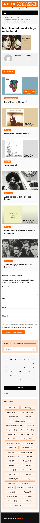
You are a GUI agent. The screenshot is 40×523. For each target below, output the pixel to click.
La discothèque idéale (11, 98)
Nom (4, 298)
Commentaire (7, 287)
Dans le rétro (8, 193)
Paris (10, 487)
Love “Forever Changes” (15, 102)
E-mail (4, 307)
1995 (12, 408)
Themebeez (20, 518)
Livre (11, 483)
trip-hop (12, 501)
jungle (27, 474)
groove (12, 465)
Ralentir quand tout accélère (17, 134)
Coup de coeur (26, 434)
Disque (28, 439)
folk (11, 461)
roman (28, 492)
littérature (13, 479)
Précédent (9, 71)
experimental (26, 452)
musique (27, 483)
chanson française (14, 425)
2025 (28, 408)
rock (12, 492)
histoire (12, 470)
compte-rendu (27, 430)
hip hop (28, 465)
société (29, 496)
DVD (30, 443)
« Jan (6, 394)
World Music (20, 505)
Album (11, 412)
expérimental (13, 456)
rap (30, 487)
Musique (7, 130)
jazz (12, 474)
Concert (11, 434)
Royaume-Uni (13, 496)
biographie (13, 416)
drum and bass (13, 443)
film (29, 456)
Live (29, 479)
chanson (20, 421)
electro (12, 447)
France (27, 461)
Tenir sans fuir (11, 165)
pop (20, 487)
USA (28, 501)
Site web (5, 316)
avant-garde (27, 412)
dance (11, 439)
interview (27, 470)
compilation (11, 430)
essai (11, 452)
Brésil (28, 416)
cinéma (30, 425)
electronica (27, 447)
